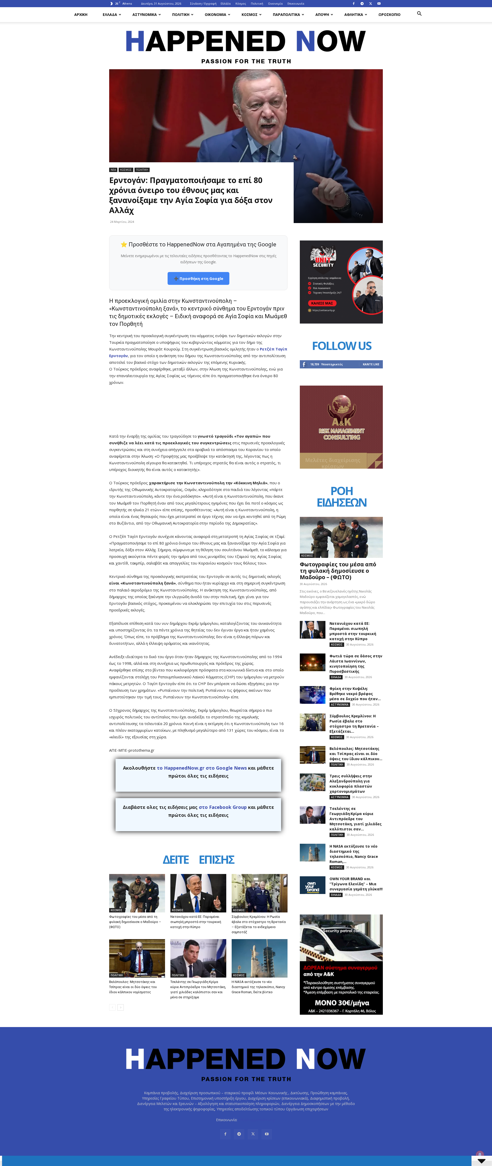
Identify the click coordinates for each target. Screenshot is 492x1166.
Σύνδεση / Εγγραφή (203, 3)
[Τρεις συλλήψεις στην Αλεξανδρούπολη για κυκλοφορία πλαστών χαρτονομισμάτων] (312, 782)
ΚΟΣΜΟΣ (250, 14)
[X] (370, 3)
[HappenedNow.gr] (246, 44)
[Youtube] (379, 3)
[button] (419, 14)
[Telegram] (362, 3)
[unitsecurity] (341, 322)
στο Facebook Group (223, 807)
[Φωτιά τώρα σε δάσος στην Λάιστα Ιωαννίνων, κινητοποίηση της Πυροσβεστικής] (312, 662)
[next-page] (120, 1007)
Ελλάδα (226, 3)
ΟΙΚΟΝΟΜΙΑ (215, 14)
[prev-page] (112, 1007)
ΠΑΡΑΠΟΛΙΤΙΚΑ (286, 14)
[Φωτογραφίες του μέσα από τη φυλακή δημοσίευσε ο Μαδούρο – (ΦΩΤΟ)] (137, 893)
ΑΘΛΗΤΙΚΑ (353, 14)
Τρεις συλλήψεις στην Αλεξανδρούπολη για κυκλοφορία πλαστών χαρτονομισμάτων (351, 783)
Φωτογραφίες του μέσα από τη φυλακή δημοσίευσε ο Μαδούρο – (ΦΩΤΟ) (135, 922)
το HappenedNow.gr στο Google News (202, 768)
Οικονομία (275, 3)
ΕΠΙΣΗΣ (216, 860)
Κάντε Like (371, 364)
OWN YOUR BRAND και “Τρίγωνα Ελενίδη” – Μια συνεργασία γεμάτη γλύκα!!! (356, 883)
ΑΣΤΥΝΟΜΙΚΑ (144, 14)
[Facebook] (353, 3)
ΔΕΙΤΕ (175, 860)
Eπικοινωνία (296, 3)
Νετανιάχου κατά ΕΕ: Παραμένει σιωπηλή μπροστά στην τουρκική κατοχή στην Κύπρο (195, 922)
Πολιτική (257, 3)
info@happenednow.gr (257, 1119)
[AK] (341, 467)
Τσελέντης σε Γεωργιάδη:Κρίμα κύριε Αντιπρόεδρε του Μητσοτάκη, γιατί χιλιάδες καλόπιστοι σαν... (356, 818)
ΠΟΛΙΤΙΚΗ (180, 14)
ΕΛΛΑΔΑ (110, 14)
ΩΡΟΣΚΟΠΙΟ (389, 14)
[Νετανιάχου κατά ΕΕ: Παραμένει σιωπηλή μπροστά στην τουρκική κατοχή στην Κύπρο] (198, 893)
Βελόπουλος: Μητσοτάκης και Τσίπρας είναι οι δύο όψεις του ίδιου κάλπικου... (356, 753)
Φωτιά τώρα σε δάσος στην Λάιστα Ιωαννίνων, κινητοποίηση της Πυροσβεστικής (356, 664)
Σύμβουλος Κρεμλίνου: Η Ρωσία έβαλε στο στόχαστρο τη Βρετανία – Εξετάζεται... (354, 723)
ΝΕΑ (113, 170)
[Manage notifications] (480, 1155)
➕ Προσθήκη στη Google (198, 278)
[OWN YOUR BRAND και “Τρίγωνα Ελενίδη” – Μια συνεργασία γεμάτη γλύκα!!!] (312, 885)
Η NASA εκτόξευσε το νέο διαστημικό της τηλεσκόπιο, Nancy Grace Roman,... (354, 854)
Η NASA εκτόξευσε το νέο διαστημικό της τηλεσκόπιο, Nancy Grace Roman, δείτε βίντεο (258, 987)
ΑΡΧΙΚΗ (80, 14)
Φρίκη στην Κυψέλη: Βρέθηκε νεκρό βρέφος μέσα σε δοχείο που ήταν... (355, 693)
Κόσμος (240, 3)
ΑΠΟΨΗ (322, 14)
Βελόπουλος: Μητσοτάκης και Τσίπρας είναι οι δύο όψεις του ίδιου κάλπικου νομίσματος (133, 987)
